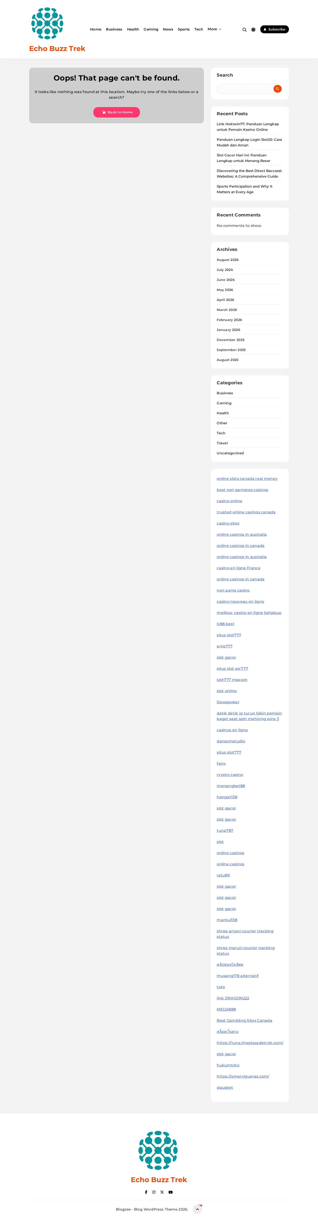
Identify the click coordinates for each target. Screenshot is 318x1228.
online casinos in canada (240, 545)
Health (133, 29)
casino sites (228, 523)
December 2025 (230, 340)
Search (225, 75)
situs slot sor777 (232, 668)
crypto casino (230, 775)
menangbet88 (231, 786)
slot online (227, 691)
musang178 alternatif (238, 976)
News (168, 29)
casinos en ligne (232, 730)
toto (221, 987)
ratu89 (223, 875)
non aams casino (233, 590)
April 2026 (225, 300)
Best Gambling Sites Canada (244, 1020)
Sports (184, 29)
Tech (198, 29)
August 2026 (228, 260)
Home (95, 29)
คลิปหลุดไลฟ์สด (230, 964)
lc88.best (225, 624)
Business (114, 29)
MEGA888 (226, 1009)
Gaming (151, 29)
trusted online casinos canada (246, 512)
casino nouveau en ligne (240, 601)
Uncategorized (230, 453)
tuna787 (225, 830)
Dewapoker (228, 702)
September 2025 (231, 350)
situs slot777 (229, 635)
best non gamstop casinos (242, 490)
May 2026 (225, 290)
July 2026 (225, 270)
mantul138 (227, 920)
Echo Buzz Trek (57, 48)
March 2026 (227, 310)
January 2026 (228, 330)
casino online (229, 501)
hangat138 (227, 797)
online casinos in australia (242, 534)
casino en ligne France (238, 568)
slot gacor (226, 657)
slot (220, 842)
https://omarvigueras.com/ (243, 1076)
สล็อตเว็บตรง (228, 1031)
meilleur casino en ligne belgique (249, 613)
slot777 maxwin (232, 680)
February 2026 (229, 320)
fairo (221, 763)
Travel (222, 443)
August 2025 (227, 360)
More (212, 29)
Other (222, 423)
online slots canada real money (247, 478)
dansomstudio (231, 741)
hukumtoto (228, 1065)
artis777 (225, 646)
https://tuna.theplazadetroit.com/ (250, 1043)
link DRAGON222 (233, 998)
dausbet (225, 1087)
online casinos (230, 853)
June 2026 (226, 280)
